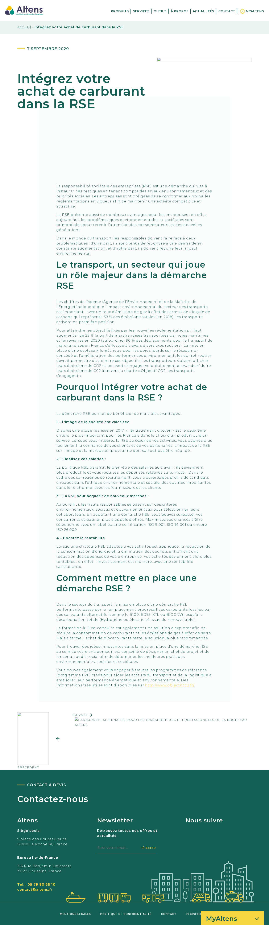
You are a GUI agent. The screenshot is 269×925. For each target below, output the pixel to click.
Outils (160, 11)
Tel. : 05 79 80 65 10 (36, 885)
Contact (226, 11)
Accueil (24, 27)
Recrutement (197, 914)
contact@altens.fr (35, 890)
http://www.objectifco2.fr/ (169, 685)
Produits (120, 11)
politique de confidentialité (126, 914)
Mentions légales (75, 914)
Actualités (203, 11)
